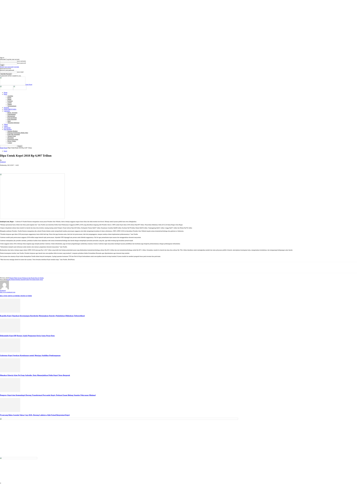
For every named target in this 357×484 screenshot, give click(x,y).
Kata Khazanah (12, 119)
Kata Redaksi (8, 129)
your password (21, 63)
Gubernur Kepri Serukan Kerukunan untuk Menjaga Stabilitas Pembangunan (30, 355)
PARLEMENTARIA (10, 109)
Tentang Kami (11, 136)
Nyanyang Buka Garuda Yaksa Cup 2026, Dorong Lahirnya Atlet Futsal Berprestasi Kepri (35, 415)
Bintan (9, 99)
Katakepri (3, 162)
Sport (9, 121)
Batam (9, 97)
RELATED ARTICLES (7, 296)
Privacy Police (11, 141)
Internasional (11, 116)
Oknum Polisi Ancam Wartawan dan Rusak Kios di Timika (26, 278)
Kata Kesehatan (12, 117)
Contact (9, 143)
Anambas (10, 96)
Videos (6, 124)
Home (5, 92)
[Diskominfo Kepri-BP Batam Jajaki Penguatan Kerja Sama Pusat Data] (10, 332)
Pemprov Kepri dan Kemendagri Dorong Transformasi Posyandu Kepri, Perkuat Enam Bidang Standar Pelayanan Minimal (48, 395)
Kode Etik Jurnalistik (13, 134)
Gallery (6, 126)
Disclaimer (10, 138)
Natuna (9, 104)
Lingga (9, 102)
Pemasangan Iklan (12, 139)
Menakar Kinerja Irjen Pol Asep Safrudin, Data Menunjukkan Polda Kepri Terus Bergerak (35, 375)
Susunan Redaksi (12, 131)
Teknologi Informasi (13, 122)
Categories (7, 111)
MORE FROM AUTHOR (23, 296)
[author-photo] (4, 289)
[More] (30, 168)
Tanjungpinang (11, 106)
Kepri (5, 94)
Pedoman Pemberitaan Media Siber (17, 133)
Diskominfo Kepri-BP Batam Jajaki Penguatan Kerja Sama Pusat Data (27, 336)
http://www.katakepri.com (7, 292)
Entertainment (11, 114)
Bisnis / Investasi (12, 112)
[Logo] (6, 89)
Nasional (6, 107)
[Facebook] (3, 168)
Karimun (10, 101)
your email (20, 72)
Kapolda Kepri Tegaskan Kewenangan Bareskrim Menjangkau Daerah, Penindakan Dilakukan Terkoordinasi (42, 316)
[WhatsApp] (23, 168)
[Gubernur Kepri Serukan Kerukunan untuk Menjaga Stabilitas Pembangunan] (10, 352)
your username (21, 61)
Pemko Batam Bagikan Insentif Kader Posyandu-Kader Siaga (25, 279)
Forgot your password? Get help (9, 67)
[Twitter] (10, 168)
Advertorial (7, 127)
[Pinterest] (16, 168)
